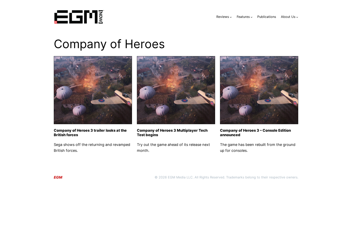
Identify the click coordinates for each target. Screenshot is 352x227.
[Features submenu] (252, 17)
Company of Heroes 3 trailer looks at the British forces (90, 132)
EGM (58, 177)
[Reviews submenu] (231, 17)
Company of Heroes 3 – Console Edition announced (255, 132)
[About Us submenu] (297, 17)
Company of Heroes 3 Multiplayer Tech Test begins (172, 132)
